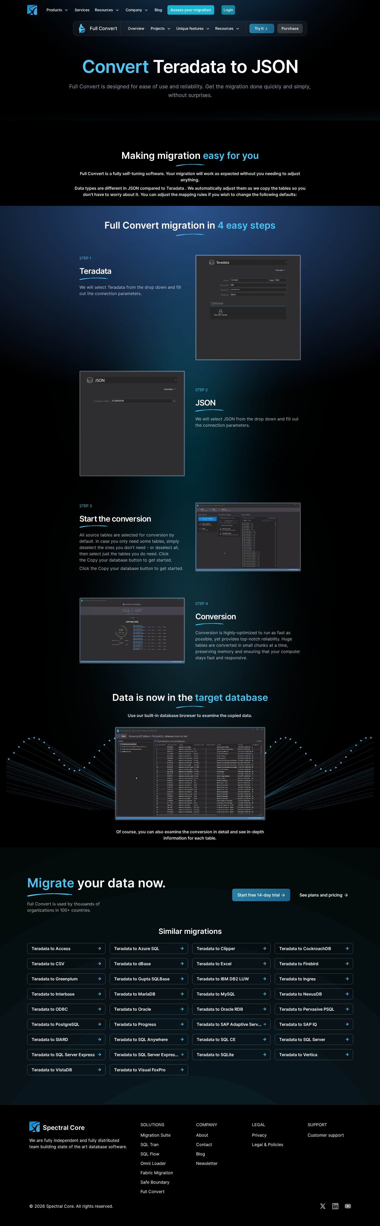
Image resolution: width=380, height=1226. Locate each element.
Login (228, 10)
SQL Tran (150, 1144)
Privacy (259, 1135)
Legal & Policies (267, 1144)
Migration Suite (156, 1135)
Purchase (290, 28)
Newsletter (207, 1163)
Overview (136, 28)
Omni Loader (153, 1163)
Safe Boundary (155, 1182)
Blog (158, 10)
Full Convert (103, 28)
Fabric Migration (157, 1172)
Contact (204, 1144)
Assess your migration (191, 10)
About (202, 1135)
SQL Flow (150, 1153)
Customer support (326, 1135)
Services (82, 10)
